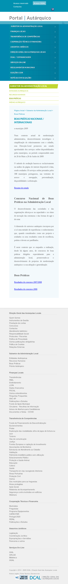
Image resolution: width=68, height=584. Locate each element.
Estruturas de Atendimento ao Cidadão (24, 449)
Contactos (17, 6)
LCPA (11, 385)
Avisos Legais (14, 574)
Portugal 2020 (14, 516)
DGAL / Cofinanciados (21, 57)
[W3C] (21, 579)
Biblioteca (13, 557)
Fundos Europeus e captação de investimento (27, 444)
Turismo (12, 436)
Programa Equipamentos (19, 511)
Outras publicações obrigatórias (22, 341)
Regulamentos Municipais (23, 68)
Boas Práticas (15, 99)
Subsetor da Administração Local (27, 26)
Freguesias (13, 508)
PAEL (11, 379)
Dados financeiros (16, 387)
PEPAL (12, 519)
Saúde (11, 468)
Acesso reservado (20, 3)
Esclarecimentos (16, 425)
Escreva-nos (35, 574)
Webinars (13, 494)
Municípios (13, 506)
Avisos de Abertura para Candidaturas (24, 409)
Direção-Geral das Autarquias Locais (28, 52)
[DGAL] (43, 579)
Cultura (12, 465)
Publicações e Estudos (18, 401)
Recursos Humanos (17, 95)
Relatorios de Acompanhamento (22, 489)
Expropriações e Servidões (20, 538)
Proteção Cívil (14, 476)
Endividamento (15, 382)
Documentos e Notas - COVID (21, 411)
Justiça (12, 441)
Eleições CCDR (17, 73)
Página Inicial (19, 110)
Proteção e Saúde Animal (19, 460)
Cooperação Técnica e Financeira (26, 42)
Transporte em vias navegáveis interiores (25, 470)
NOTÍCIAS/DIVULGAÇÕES (21, 78)
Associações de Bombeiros (20, 446)
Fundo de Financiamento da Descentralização (27, 423)
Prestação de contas (17, 323)
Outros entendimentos (18, 393)
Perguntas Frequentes (18, 395)
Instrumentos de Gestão (19, 320)
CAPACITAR (14, 513)
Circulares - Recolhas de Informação (24, 406)
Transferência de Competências (25, 37)
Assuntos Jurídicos (19, 47)
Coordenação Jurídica (18, 535)
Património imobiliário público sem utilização (26, 454)
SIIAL (11, 552)
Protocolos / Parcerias (18, 336)
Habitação (13, 452)
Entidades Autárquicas (18, 91)
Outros (12, 478)
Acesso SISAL (39, 3)
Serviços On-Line (18, 63)
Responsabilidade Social (19, 333)
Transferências (15, 377)
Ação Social (14, 486)
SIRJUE (12, 554)
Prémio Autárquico (17, 102)
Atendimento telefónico (18, 331)
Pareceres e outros (17, 541)
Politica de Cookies (16, 344)
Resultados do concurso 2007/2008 (28, 282)
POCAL (12, 390)
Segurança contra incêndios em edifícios (25, 492)
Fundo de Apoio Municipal (19, 403)
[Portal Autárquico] (32, 20)
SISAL (11, 560)
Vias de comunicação (17, 439)
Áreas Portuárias (16, 473)
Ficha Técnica (25, 574)
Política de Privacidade (18, 339)
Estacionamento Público (18, 457)
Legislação (13, 533)
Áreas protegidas (16, 484)
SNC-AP (12, 398)
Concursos (13, 325)
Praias (11, 428)
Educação (13, 462)
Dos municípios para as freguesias (23, 481)
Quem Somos (14, 317)
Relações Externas (17, 347)
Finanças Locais (18, 32)
